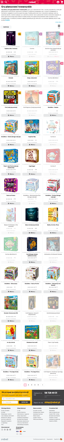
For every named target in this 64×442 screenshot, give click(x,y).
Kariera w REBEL (53, 421)
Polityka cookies (53, 417)
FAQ (2, 424)
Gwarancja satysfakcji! (22, 417)
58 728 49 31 (50, 392)
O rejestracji (4, 422)
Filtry (6, 27)
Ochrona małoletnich (22, 422)
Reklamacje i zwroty (6, 414)
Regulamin (50, 439)
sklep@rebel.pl (52, 402)
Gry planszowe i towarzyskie (16, 6)
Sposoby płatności (6, 419)
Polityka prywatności (39, 439)
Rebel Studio (36, 415)
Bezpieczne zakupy (6, 417)
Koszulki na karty (37, 410)
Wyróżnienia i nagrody (23, 414)
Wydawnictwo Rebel (38, 412)
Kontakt (3, 412)
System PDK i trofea (54, 414)
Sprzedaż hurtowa (37, 414)
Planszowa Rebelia (38, 419)
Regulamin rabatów (6, 421)
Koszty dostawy (5, 410)
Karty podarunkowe (54, 412)
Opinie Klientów (21, 412)
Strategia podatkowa (54, 419)
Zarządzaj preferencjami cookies (61, 439)
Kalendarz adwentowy (23, 421)
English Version (37, 417)
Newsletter (52, 410)
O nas (18, 410)
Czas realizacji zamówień (7, 415)
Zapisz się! (24, 402)
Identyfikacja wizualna (22, 424)
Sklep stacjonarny (21, 415)
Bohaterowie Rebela (22, 419)
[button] (59, 22)
